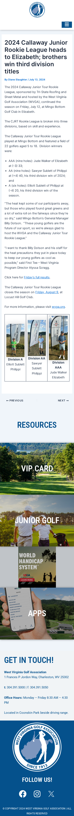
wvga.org (58, 307)
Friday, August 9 (46, 292)
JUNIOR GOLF (37, 520)
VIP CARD (37, 468)
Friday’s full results (37, 277)
